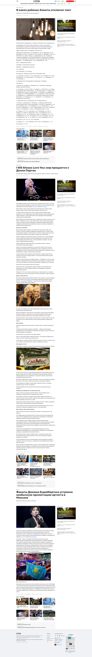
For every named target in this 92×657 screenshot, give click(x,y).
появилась (28, 279)
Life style (41, 3)
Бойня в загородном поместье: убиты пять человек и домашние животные (66, 28)
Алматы (18, 126)
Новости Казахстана (25, 3)
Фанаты (33, 594)
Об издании (49, 635)
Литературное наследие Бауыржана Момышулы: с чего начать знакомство (31, 627)
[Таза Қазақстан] (63, 1)
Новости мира (31, 3)
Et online (45, 206)
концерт (22, 594)
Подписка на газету (70, 1)
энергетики (30, 126)
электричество (22, 126)
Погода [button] (69, 3)
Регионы (51, 3)
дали (25, 334)
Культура (47, 3)
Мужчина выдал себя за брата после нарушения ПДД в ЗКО (28, 161)
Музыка (21, 451)
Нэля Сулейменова (19, 15)
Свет (26, 126)
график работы (40, 126)
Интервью (37, 3)
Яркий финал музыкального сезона (24, 624)
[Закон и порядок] (58, 1)
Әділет (54, 3)
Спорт (44, 3)
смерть (25, 451)
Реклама (48, 636)
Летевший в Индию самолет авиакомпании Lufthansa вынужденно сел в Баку (31, 485)
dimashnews (33, 536)
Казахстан (18, 594)
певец (40, 594)
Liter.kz (53, 43)
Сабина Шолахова (19, 175)
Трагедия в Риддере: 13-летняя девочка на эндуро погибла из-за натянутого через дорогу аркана (66, 45)
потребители (35, 126)
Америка (28, 451)
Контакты (48, 639)
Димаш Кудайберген (28, 594)
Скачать (66, 650)
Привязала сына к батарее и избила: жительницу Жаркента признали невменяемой (33, 158)
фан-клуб (37, 594)
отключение (45, 126)
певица (18, 451)
